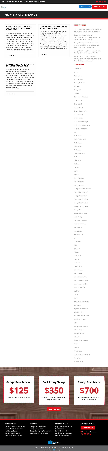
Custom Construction (80, 111)
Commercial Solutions (81, 97)
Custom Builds (78, 107)
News (75, 298)
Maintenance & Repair (81, 280)
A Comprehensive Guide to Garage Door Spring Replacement (20, 65)
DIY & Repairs (78, 143)
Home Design (78, 217)
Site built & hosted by (54, 449)
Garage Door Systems (81, 206)
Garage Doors (78, 210)
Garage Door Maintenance (82, 189)
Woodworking (78, 362)
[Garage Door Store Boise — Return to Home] (3, 7)
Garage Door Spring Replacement (40, 431)
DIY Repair (77, 157)
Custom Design (79, 115)
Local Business (78, 259)
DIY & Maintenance (80, 139)
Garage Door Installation (38, 427)
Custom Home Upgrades (82, 125)
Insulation (77, 249)
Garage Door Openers (81, 192)
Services (76, 347)
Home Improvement (80, 220)
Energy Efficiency (79, 178)
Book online (85, 7)
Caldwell (76, 93)
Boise (75, 72)
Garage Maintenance (80, 213)
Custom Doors (78, 118)
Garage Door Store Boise (48, 447)
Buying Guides (78, 90)
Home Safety (78, 231)
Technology (77, 358)
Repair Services (79, 312)
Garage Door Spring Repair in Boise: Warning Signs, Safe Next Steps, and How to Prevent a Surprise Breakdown (88, 59)
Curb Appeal (78, 104)
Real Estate (77, 305)
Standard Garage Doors (12, 433)
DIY (75, 132)
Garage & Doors (79, 185)
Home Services (78, 234)
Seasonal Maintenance (81, 340)
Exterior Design (79, 182)
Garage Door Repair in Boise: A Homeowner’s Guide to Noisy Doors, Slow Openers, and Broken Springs (87, 37)
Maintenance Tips (79, 287)
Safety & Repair (79, 330)
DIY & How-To (78, 136)
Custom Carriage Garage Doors (15, 427)
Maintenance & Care (80, 277)
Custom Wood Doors (80, 129)
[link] (20, 41)
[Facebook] (97, 2)
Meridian (76, 291)
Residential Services (80, 319)
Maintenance (78, 273)
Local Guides (78, 266)
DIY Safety (77, 164)
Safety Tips (77, 337)
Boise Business (78, 76)
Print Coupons (54, 409)
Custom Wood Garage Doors (14, 429)
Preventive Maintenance (81, 302)
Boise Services (78, 79)
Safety (76, 323)
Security (76, 344)
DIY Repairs (77, 160)
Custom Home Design (81, 122)
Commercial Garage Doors (13, 435)
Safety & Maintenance (81, 326)
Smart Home (78, 351)
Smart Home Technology (82, 354)
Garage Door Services (81, 199)
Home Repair (78, 227)
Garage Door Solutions (81, 203)
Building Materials (79, 83)
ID (74, 238)
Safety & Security (79, 333)
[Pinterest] (102, 2)
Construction (78, 100)
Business (76, 86)
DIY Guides (77, 150)
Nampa (76, 294)
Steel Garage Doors (11, 431)
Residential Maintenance (81, 316)
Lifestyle (76, 252)
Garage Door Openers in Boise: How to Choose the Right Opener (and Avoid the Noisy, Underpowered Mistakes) (86, 45)
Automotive (77, 69)
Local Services (78, 270)
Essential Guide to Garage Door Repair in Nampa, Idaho (53, 27)
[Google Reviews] (105, 2)
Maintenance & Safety (81, 284)
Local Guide (77, 263)
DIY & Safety (78, 146)
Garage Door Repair (80, 196)
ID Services (77, 242)
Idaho (75, 245)
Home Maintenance (80, 224)
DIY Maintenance (79, 153)
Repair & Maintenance (81, 309)
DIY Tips (76, 167)
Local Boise (77, 256)
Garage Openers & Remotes (39, 433)
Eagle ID (76, 174)
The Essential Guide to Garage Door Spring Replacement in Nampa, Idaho (18, 28)
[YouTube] (100, 2)
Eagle (75, 171)
